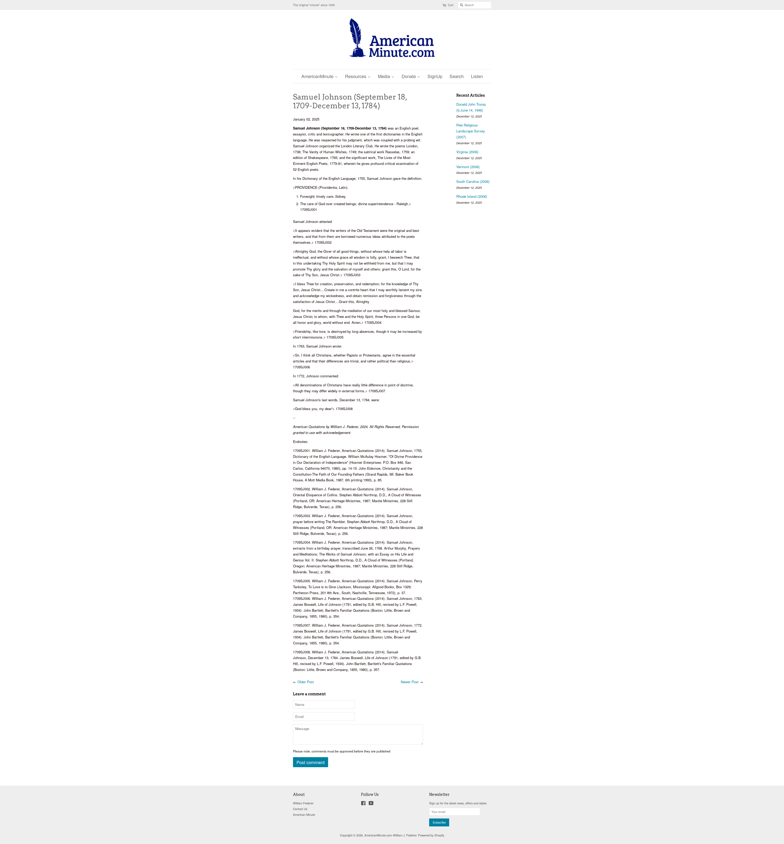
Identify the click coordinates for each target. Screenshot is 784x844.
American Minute (304, 814)
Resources (356, 76)
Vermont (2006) (468, 166)
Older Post (305, 681)
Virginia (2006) (467, 151)
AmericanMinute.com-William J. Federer (390, 835)
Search (457, 76)
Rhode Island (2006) (471, 196)
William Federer (303, 803)
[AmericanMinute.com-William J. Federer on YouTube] (371, 804)
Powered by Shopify (431, 835)
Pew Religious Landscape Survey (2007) (470, 130)
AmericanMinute (318, 76)
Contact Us (300, 809)
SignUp (435, 76)
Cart (450, 5)
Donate (409, 76)
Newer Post (410, 681)
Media (384, 76)
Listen (477, 76)
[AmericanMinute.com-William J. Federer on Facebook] (363, 804)
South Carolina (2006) (473, 181)
